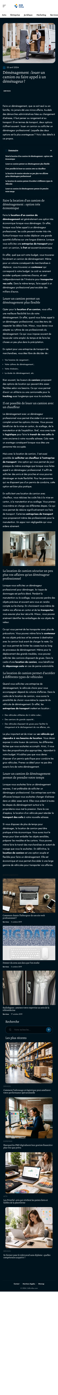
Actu (5, 1196)
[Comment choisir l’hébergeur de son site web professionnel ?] (29, 896)
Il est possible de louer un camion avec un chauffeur (25, 168)
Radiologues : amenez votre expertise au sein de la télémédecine (26, 1009)
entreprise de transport (34, 243)
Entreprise (7, 1141)
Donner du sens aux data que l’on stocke (21, 962)
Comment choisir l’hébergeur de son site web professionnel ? (24, 917)
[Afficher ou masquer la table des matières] (35, 150)
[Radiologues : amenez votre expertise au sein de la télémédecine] (29, 988)
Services (7, 91)
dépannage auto (15, 666)
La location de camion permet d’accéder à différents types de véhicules (28, 182)
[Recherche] (53, 6)
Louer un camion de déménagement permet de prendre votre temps (26, 190)
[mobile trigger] (5, 6)
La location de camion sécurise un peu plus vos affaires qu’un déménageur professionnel (26, 174)
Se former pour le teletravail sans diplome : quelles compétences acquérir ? (26, 1256)
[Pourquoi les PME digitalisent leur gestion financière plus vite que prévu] (29, 1117)
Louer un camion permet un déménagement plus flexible (27, 164)
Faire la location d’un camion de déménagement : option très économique (29, 157)
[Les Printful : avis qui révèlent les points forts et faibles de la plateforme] (29, 1172)
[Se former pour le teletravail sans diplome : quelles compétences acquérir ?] (29, 1227)
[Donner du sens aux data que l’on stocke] (29, 943)
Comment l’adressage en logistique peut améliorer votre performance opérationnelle (27, 1091)
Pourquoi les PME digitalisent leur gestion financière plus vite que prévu (28, 1146)
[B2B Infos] (19, 6)
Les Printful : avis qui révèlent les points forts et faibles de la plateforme (25, 1201)
